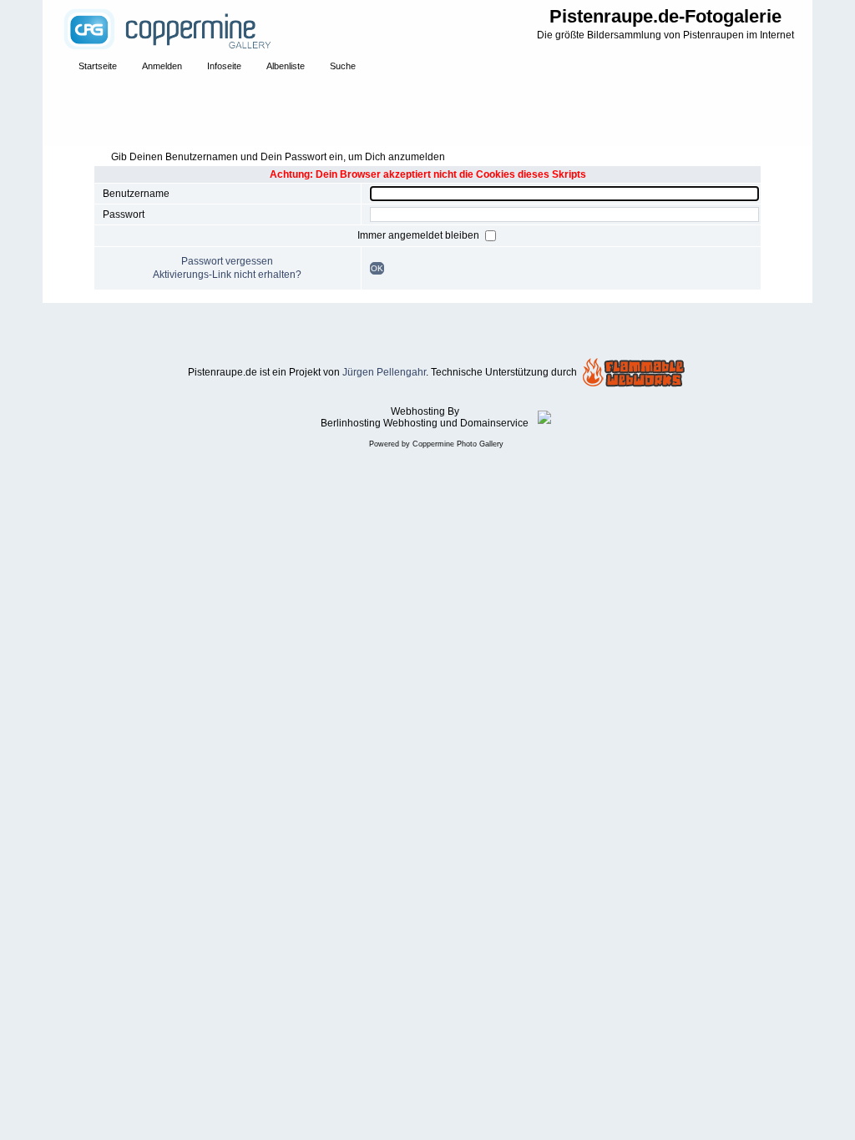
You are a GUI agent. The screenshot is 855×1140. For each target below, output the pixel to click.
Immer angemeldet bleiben (419, 235)
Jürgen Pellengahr (384, 372)
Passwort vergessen (227, 261)
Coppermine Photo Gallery (457, 444)
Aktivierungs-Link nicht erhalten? (227, 274)
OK (377, 268)
